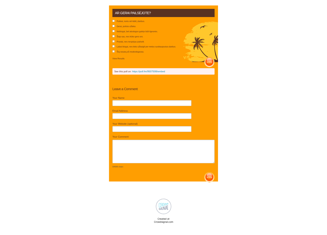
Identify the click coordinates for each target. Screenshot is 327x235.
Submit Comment (209, 177)
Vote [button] (209, 62)
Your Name (118, 97)
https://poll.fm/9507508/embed (148, 71)
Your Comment (120, 136)
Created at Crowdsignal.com (163, 220)
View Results (118, 58)
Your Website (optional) (125, 123)
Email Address (120, 110)
